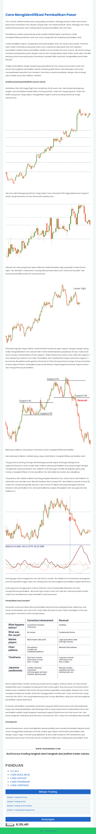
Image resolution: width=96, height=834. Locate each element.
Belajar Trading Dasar (16, 801)
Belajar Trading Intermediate (19, 805)
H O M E (14, 771)
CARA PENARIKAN (20, 781)
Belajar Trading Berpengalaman (21, 810)
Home (41, 831)
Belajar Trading (51, 831)
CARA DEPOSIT (18, 778)
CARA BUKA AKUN (20, 774)
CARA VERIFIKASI (19, 785)
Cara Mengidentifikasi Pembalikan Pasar (41, 14)
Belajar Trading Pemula (17, 797)
